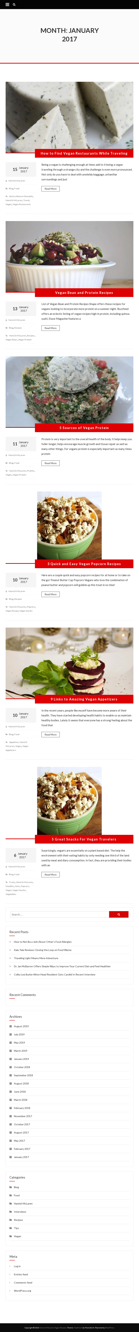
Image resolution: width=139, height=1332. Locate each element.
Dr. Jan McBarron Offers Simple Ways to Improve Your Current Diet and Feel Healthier (62, 966)
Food (16, 188)
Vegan (17, 1236)
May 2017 (19, 1140)
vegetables (11, 894)
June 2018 (20, 1091)
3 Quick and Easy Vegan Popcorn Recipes (84, 564)
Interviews (20, 1211)
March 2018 (20, 1099)
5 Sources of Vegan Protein (84, 428)
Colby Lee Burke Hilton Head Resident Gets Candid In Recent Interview (54, 974)
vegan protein (25, 339)
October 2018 (22, 1067)
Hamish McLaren (17, 180)
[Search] (118, 914)
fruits (12, 882)
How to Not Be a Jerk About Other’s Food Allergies (43, 941)
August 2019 (21, 1026)
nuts (17, 886)
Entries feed (21, 1274)
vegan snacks (26, 610)
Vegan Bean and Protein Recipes (84, 293)
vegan (9, 204)
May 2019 (19, 1042)
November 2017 (23, 1116)
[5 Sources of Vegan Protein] (70, 392)
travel (26, 200)
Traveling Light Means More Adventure (36, 958)
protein (30, 470)
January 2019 (21, 1058)
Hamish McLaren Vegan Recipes (53, 1328)
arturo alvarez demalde (21, 196)
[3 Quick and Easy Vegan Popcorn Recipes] (70, 528)
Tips (16, 1228)
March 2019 (20, 1050)
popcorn (31, 606)
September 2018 (23, 1075)
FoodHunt (78, 1328)
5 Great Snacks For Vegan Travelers (84, 839)
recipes (31, 335)
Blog (11, 188)
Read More (50, 188)
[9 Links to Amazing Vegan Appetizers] (70, 663)
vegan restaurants (22, 204)
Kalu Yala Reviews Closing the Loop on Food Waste (42, 949)
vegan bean (11, 339)
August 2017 (21, 1132)
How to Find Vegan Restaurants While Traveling (84, 153)
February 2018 (22, 1107)
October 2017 (22, 1124)
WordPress (109, 1328)
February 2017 (22, 1148)
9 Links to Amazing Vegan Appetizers (84, 699)
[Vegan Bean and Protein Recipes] (70, 257)
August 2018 (21, 1083)
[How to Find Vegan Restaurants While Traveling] (70, 117)
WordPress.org (22, 1290)
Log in (17, 1266)
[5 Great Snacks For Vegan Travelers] (70, 803)
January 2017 (21, 1157)
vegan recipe (12, 610)
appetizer (14, 742)
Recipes (18, 327)
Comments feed (23, 1282)
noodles (10, 886)
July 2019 (19, 1034)
